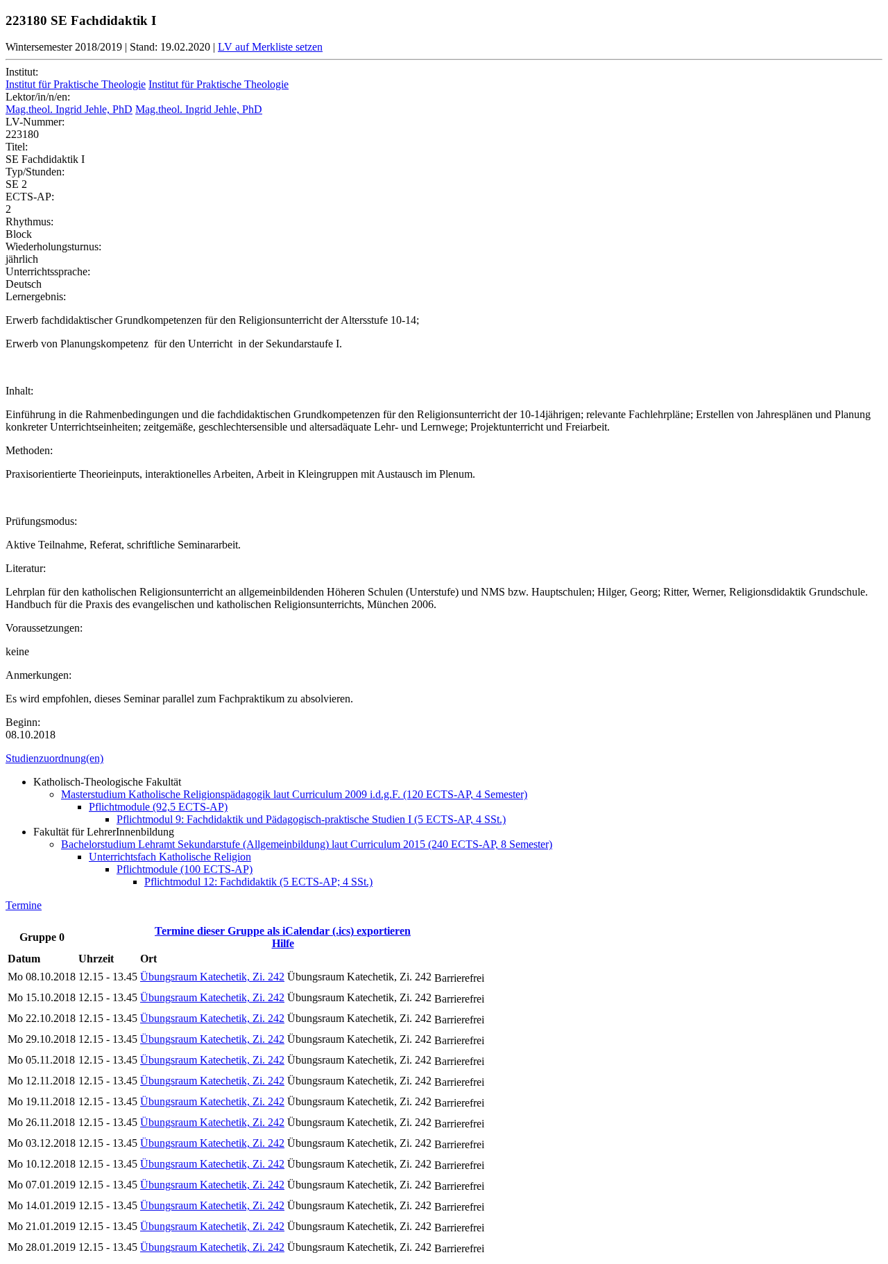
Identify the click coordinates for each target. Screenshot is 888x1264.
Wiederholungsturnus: (53, 246)
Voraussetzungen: (44, 628)
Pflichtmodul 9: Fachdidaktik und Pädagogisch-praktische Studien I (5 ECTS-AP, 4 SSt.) (311, 819)
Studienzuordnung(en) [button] (54, 758)
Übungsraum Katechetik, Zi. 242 (212, 976)
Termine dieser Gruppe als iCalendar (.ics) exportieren (283, 931)
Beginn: (23, 722)
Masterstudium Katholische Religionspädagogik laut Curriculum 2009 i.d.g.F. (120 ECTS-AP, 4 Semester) (294, 794)
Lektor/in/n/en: (38, 97)
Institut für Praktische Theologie (76, 84)
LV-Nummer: (35, 122)
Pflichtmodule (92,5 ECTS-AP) (158, 807)
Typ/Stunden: (35, 172)
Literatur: (26, 568)
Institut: (22, 72)
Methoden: (29, 450)
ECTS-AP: (30, 196)
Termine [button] (24, 905)
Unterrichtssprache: (48, 271)
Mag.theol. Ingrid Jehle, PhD (69, 109)
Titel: (17, 147)
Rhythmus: (29, 221)
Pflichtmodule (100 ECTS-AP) (185, 869)
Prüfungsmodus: (41, 521)
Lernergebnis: (36, 296)
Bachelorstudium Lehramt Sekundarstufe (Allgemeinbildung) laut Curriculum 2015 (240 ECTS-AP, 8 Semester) (306, 844)
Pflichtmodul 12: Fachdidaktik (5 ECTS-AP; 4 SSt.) (258, 882)
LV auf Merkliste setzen (270, 47)
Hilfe (283, 943)
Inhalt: (19, 391)
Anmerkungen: (38, 675)
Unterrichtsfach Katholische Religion (170, 857)
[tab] (444, 758)
